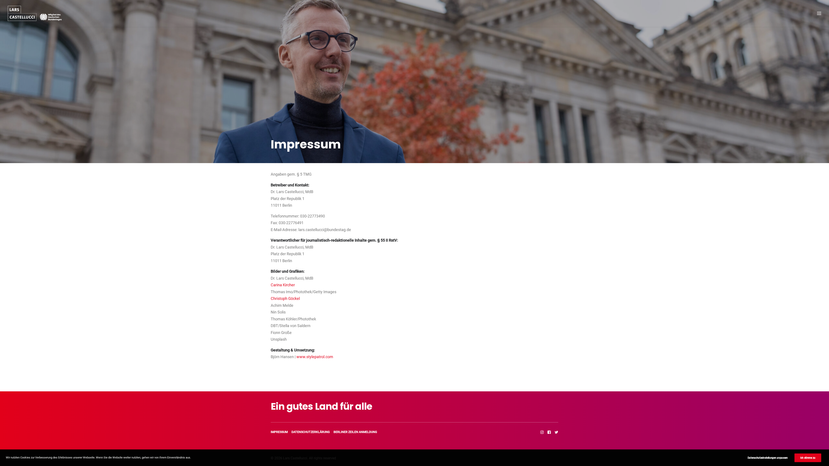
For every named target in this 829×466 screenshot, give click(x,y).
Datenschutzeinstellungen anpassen (768, 457)
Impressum (279, 432)
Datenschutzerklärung (310, 432)
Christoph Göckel (285, 298)
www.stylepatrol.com (314, 356)
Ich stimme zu (807, 457)
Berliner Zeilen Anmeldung (355, 432)
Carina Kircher (283, 285)
